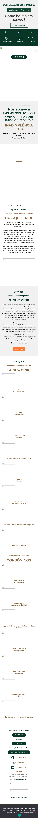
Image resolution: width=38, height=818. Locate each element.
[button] (35, 50)
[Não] (35, 812)
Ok (19, 815)
